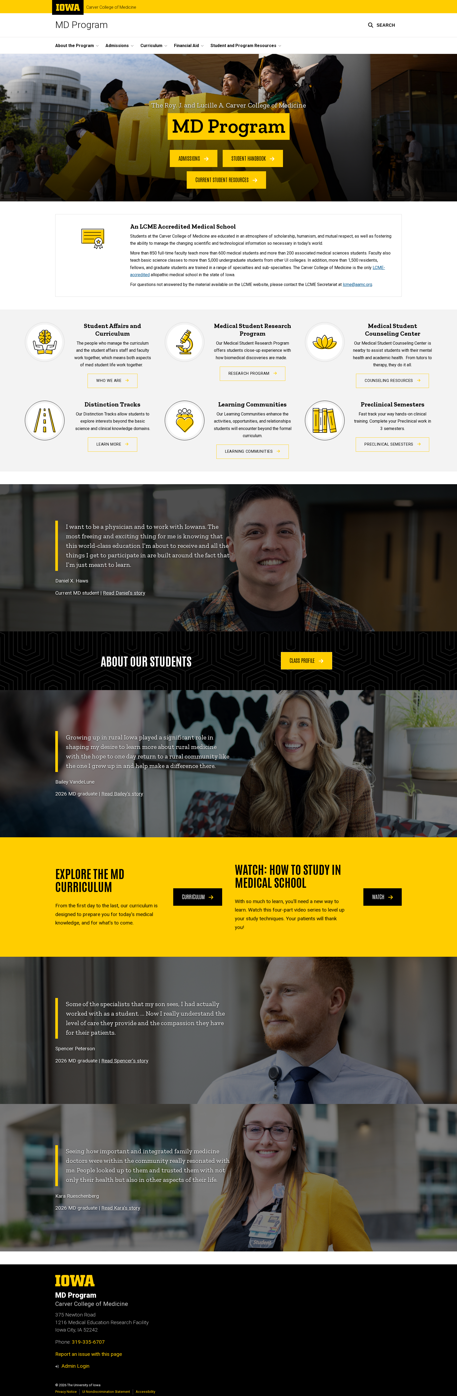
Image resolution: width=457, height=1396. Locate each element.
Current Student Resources (222, 179)
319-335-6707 (88, 1342)
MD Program (81, 25)
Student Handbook (249, 158)
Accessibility (145, 1392)
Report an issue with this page (88, 1354)
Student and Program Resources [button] (243, 45)
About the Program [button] (74, 45)
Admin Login (75, 1366)
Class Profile (303, 660)
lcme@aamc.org (357, 284)
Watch (379, 896)
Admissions (190, 158)
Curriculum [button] (151, 45)
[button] (381, 25)
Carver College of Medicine (111, 7)
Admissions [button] (117, 45)
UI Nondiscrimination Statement (106, 1392)
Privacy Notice (66, 1392)
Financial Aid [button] (186, 45)
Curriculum (194, 896)
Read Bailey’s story (122, 794)
